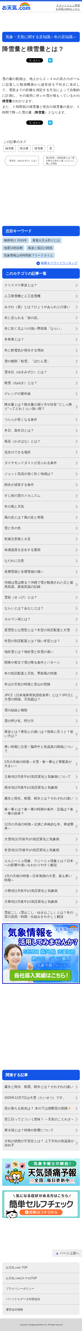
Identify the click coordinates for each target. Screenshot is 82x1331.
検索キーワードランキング (59, 263)
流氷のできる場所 (17, 452)
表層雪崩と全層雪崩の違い (24, 571)
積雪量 (9, 148)
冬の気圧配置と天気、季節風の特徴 (30, 673)
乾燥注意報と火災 (17, 539)
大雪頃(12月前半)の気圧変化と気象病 (31, 839)
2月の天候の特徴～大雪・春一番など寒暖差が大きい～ (38, 764)
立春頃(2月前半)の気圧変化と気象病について (37, 776)
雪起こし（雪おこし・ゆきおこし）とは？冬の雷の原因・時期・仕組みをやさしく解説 (38, 914)
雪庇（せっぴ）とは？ (20, 597)
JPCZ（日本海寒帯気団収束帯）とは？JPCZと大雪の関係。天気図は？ (38, 697)
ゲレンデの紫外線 (17, 393)
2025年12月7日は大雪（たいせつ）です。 (35, 1097)
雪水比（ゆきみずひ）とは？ (25, 372)
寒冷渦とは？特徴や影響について (29, 1130)
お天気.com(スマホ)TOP (21, 1278)
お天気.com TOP (17, 1267)
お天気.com (16, 7)
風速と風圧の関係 (40, 248)
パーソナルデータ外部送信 (23, 1299)
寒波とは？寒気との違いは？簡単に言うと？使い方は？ (38, 734)
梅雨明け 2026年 (15, 240)
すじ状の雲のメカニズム (22, 495)
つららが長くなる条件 (20, 419)
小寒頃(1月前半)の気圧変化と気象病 (31, 890)
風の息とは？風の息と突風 (24, 517)
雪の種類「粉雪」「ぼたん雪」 (27, 361)
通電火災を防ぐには (46, 240)
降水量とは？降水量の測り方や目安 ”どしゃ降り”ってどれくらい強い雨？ (38, 406)
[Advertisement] (41, 195)
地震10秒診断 (13, 248)
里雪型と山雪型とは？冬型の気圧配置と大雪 (37, 630)
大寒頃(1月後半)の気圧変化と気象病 (31, 901)
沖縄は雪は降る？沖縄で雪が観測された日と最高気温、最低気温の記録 (38, 584)
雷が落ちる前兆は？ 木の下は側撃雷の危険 (36, 1108)
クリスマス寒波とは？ (20, 285)
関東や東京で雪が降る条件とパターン (32, 662)
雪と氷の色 (12, 528)
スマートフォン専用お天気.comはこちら (68, 7)
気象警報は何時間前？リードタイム (28, 255)
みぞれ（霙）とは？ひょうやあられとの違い (37, 307)
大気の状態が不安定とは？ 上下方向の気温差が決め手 (39, 1143)
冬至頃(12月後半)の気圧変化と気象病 (31, 850)
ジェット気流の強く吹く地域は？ (29, 474)
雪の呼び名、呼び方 (19, 721)
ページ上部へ (69, 1253)
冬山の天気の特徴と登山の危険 (27, 684)
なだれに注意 (14, 560)
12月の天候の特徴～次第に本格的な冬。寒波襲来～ (38, 826)
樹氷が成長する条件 (19, 484)
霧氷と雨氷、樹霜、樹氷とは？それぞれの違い (38, 798)
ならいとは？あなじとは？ (24, 608)
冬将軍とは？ (14, 339)
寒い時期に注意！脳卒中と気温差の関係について (38, 749)
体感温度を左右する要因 (22, 550)
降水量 (24, 148)
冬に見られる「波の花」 (22, 318)
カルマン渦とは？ (17, 619)
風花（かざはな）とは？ (22, 441)
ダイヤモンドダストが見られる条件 (30, 463)
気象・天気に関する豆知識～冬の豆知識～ (41, 37)
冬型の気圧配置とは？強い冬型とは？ (32, 641)
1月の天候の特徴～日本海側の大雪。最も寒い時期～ (38, 878)
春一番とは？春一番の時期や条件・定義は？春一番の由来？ (38, 811)
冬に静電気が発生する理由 (24, 350)
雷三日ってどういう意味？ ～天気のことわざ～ (39, 1119)
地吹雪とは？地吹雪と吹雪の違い (29, 652)
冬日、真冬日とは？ (19, 430)
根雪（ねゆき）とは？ (20, 383)
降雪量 (39, 148)
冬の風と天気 (14, 506)
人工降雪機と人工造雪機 (22, 296)
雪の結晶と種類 (15, 710)
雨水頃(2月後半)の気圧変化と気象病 (31, 787)
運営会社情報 (14, 1309)
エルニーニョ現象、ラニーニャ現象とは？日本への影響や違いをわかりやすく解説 (38, 863)
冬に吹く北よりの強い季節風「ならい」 (33, 328)
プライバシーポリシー (20, 1288)
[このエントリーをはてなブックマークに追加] (50, 61)
